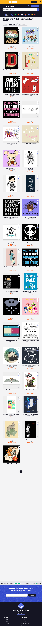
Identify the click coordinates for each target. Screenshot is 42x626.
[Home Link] (10, 6)
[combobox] (20, 9)
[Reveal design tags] (18, 42)
